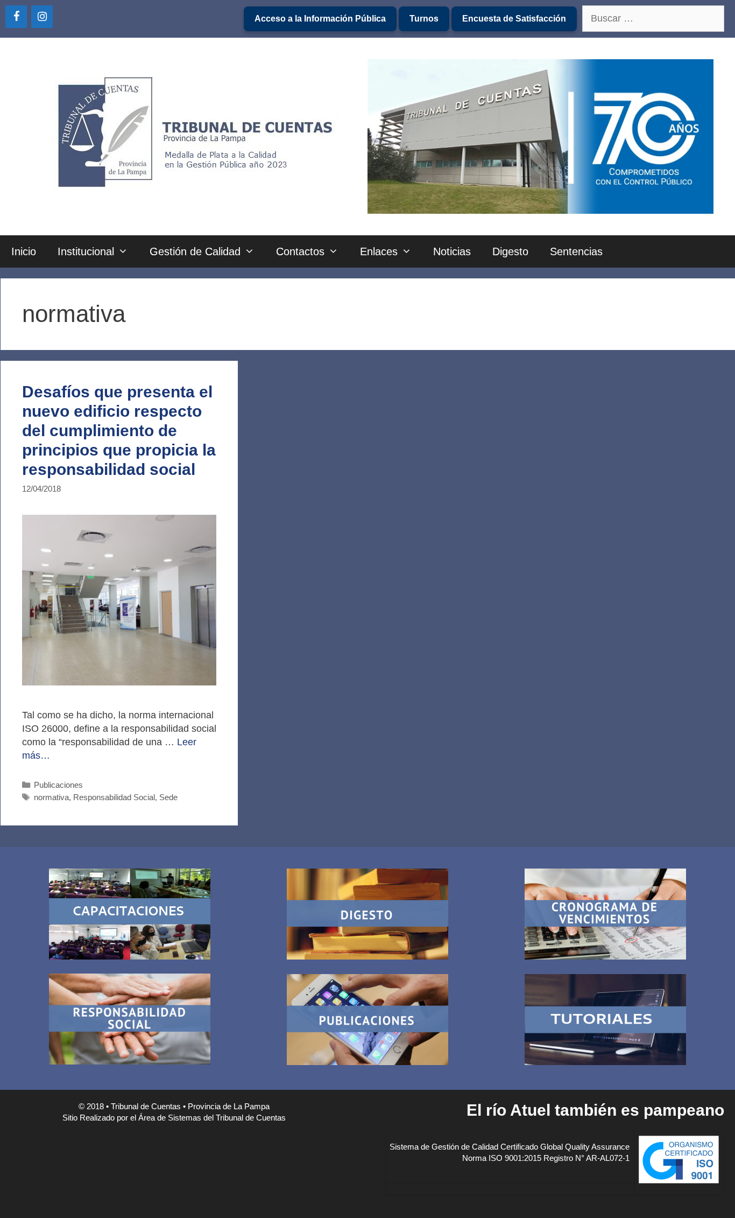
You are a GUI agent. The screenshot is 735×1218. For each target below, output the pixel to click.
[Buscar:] (653, 19)
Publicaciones (58, 784)
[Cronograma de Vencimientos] (605, 916)
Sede (168, 797)
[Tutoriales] (605, 1021)
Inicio (23, 251)
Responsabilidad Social (114, 797)
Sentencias (576, 251)
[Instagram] (42, 16)
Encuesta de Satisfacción (514, 18)
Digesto (510, 251)
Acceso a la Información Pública (320, 18)
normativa (51, 797)
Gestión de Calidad (195, 251)
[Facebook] (16, 16)
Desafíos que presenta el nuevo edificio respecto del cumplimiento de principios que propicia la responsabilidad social (119, 430)
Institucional (86, 251)
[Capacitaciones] (130, 916)
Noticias (452, 251)
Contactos (300, 251)
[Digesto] (367, 916)
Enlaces (379, 251)
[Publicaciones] (367, 1021)
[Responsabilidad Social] (130, 1021)
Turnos (424, 18)
